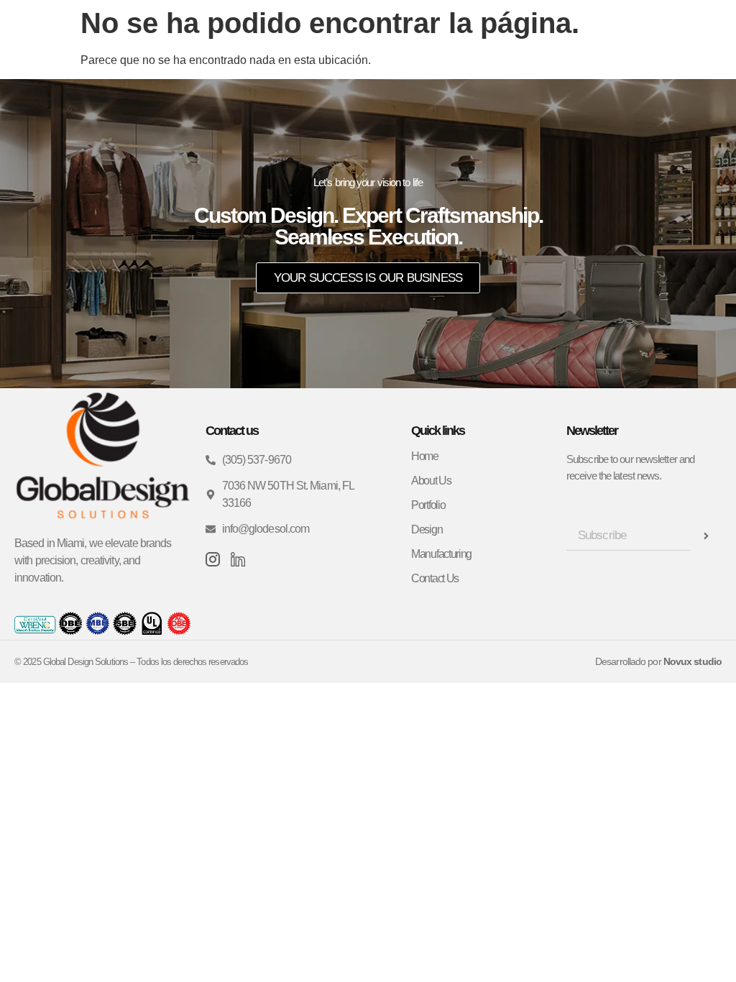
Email (580, 515)
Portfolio (428, 505)
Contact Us (435, 578)
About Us (431, 480)
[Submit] (706, 536)
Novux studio (692, 661)
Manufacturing (441, 554)
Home (424, 456)
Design (426, 529)
